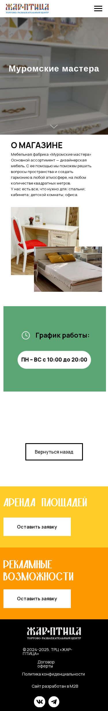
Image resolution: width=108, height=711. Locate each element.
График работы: (62, 698)
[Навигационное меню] (98, 9)
